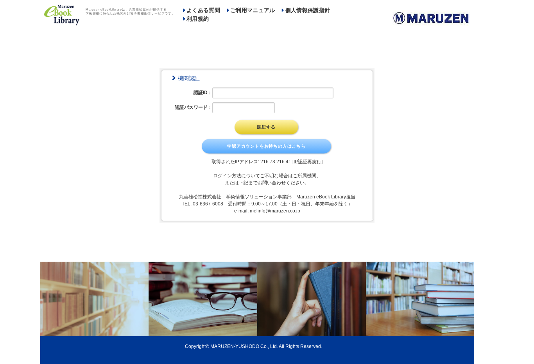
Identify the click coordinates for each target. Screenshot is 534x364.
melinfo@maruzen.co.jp (275, 211)
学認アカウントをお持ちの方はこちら (266, 146)
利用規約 (197, 19)
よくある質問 (203, 10)
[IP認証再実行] (307, 161)
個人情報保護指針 (307, 10)
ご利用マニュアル (252, 10)
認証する (266, 127)
